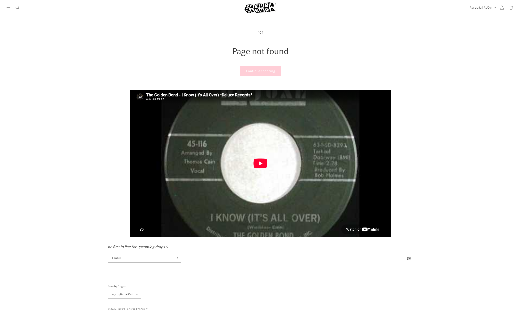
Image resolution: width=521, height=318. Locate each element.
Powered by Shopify (137, 308)
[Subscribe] (176, 258)
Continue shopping (260, 71)
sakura (121, 308)
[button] (8, 7)
